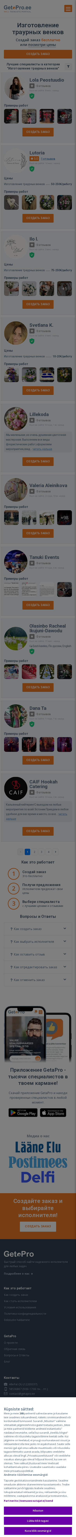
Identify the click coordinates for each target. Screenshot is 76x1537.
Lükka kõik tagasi (38, 1520)
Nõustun (38, 1510)
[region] (38, 1467)
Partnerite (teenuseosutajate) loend (28, 1500)
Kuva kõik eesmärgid (38, 1530)
